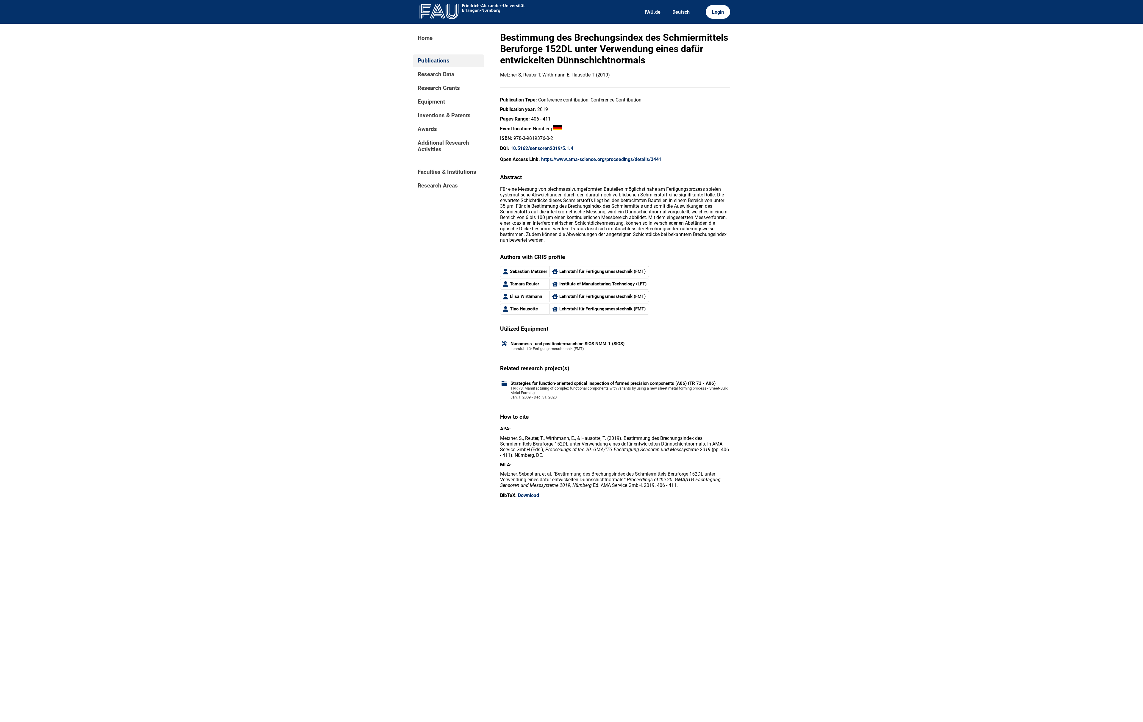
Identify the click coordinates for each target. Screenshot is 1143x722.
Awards (427, 129)
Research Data (436, 74)
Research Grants (439, 88)
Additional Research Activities (443, 146)
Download (528, 495)
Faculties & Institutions (447, 172)
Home (425, 38)
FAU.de (652, 12)
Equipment (431, 102)
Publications (433, 60)
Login (718, 12)
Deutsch (681, 12)
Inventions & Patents (444, 115)
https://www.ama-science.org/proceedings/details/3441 (601, 159)
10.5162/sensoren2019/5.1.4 (541, 148)
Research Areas (438, 185)
